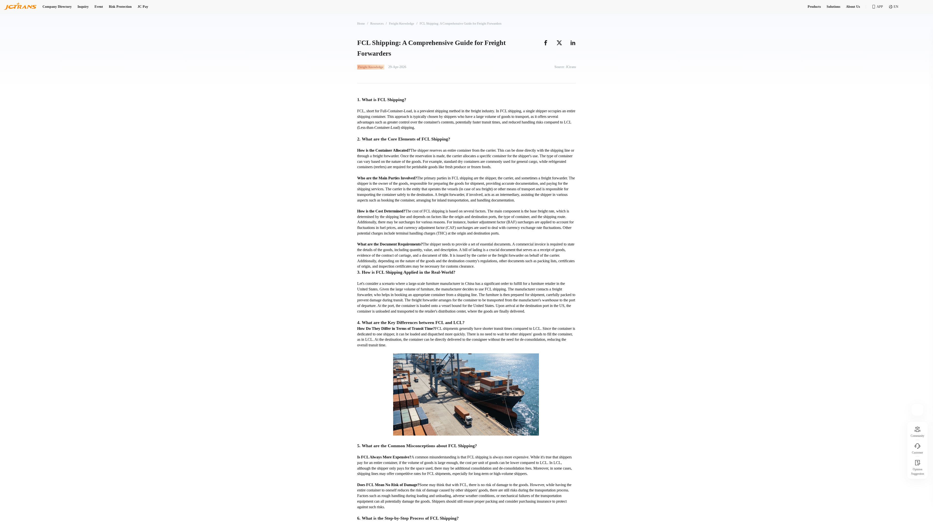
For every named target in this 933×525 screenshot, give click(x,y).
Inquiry (83, 7)
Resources (377, 23)
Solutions (833, 7)
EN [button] (896, 7)
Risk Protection (120, 7)
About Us (853, 7)
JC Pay (143, 7)
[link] (361, 23)
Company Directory (57, 7)
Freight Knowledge (401, 23)
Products (814, 7)
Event (99, 7)
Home (361, 23)
